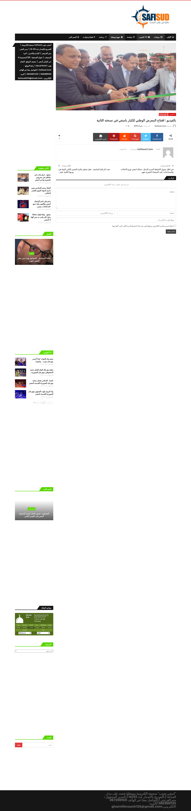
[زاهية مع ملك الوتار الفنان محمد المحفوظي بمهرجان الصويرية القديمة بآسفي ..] (20, 372)
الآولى (169, 37)
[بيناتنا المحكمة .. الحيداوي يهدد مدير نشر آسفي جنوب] (34, 252)
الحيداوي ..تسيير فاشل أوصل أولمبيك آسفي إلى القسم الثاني (34, 514)
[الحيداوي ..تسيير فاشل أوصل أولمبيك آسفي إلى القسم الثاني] (34, 507)
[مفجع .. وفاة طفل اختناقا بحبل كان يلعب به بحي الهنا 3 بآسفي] (23, 217)
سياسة (129, 37)
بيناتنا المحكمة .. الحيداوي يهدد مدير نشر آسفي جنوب (34, 259)
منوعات (157, 37)
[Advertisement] (74, 16)
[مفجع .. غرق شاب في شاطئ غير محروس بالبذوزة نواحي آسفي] (23, 177)
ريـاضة (101, 37)
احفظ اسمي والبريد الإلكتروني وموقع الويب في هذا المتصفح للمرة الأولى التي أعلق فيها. (143, 226)
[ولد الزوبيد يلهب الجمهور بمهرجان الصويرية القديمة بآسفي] (20, 394)
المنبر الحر (73, 37)
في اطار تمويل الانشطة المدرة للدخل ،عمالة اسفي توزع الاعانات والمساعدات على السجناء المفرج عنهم (147, 170)
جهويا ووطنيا (115, 37)
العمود (31, 253)
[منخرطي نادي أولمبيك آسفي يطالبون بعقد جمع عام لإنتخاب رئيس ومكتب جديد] (23, 204)
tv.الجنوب (143, 37)
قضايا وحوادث (88, 37)
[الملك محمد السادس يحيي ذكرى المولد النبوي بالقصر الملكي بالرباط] (23, 191)
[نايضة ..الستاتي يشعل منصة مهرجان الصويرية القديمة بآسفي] (20, 383)
